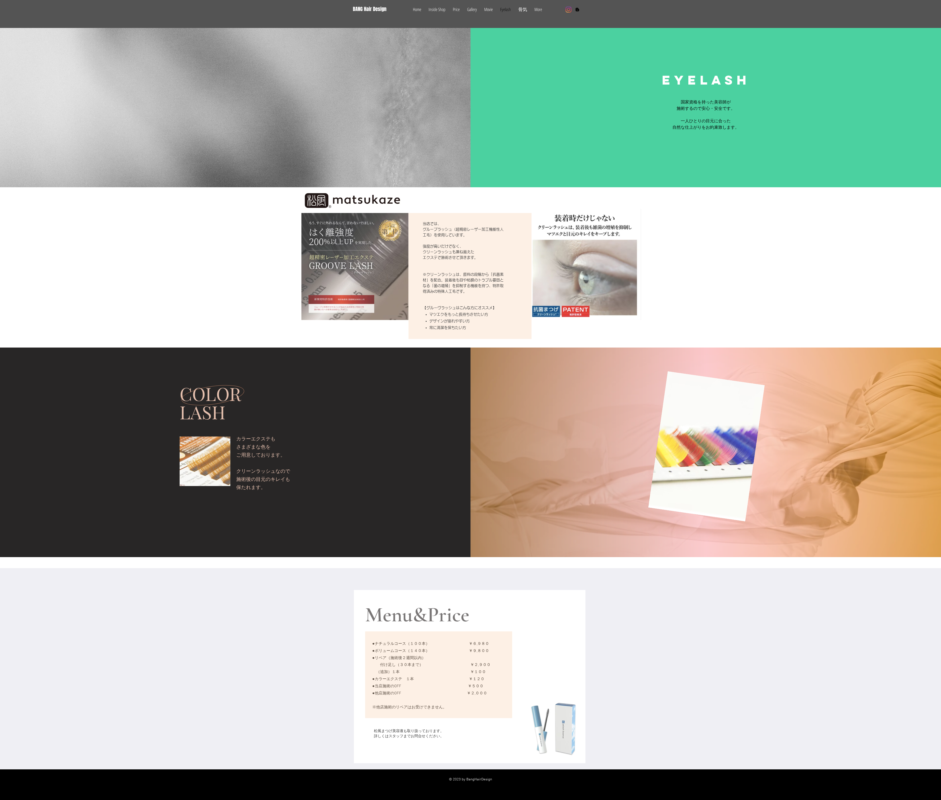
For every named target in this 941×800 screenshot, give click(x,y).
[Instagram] (568, 9)
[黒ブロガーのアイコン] (577, 9)
